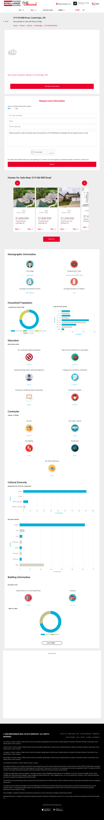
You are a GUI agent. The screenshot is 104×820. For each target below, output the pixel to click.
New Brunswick (54, 742)
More (61, 10)
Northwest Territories (81, 742)
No (10, 108)
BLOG (77, 734)
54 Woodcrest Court (66, 221)
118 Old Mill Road (20, 221)
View (29, 229)
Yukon (13, 743)
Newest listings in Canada (31, 763)
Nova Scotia (90, 742)
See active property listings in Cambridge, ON (28, 75)
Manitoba (38, 742)
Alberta (23, 742)
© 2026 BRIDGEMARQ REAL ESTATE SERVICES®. (21, 734)
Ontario (13, 742)
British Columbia (30, 742)
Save (16, 229)
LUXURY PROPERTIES (85, 734)
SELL (32, 10)
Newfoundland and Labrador (67, 742)
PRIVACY (83, 737)
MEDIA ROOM (71, 734)
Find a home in (7, 742)
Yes (16, 108)
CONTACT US (63, 734)
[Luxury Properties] (81, 4)
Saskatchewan (45, 742)
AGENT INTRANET (70, 737)
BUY (20, 10)
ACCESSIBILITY (96, 737)
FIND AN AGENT (48, 10)
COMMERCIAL (96, 734)
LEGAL (78, 737)
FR (83, 10)
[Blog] (95, 3)
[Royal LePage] (20, 3)
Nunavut (18, 743)
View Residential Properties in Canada (13, 763)
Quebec (18, 742)
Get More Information (52, 86)
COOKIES (88, 737)
